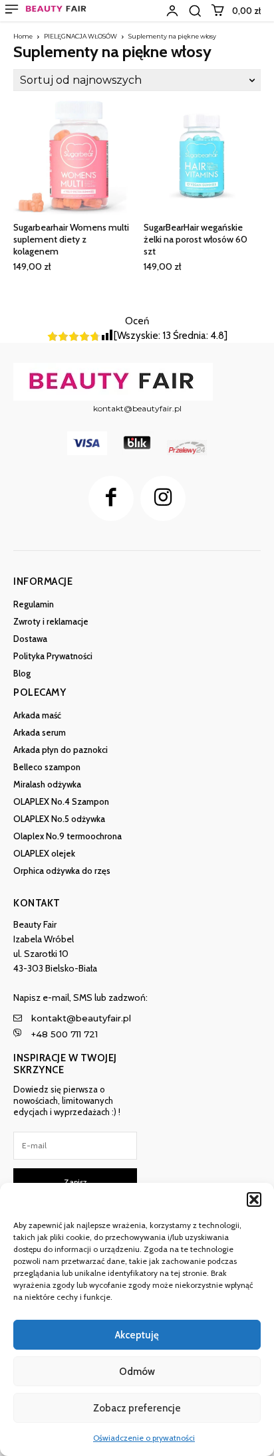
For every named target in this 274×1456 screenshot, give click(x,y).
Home (23, 36)
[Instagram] (163, 498)
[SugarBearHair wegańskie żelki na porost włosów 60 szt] (202, 156)
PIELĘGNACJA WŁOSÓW (80, 36)
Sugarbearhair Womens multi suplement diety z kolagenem (71, 239)
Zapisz (75, 1182)
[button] (254, 1199)
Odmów (137, 1372)
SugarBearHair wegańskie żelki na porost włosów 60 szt (195, 239)
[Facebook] (111, 498)
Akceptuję (137, 1335)
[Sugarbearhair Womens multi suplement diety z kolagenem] (71, 156)
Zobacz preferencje (137, 1408)
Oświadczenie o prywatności (144, 1438)
